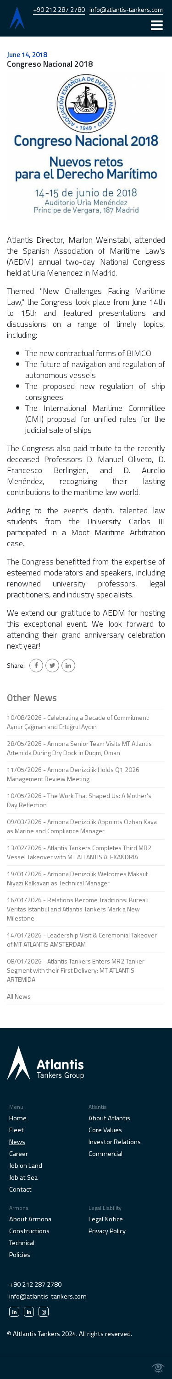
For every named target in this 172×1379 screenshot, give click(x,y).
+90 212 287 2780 (59, 9)
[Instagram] (44, 1312)
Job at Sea (23, 1177)
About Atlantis (109, 1118)
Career (18, 1154)
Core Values (105, 1130)
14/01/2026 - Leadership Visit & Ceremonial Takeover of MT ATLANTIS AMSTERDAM (82, 939)
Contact (20, 1189)
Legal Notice (106, 1219)
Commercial (105, 1154)
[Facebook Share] (36, 665)
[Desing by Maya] (158, 1368)
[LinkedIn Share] (68, 665)
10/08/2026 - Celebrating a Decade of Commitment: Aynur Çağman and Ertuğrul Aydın (78, 722)
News (17, 1142)
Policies (19, 1255)
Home (18, 1118)
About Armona (30, 1219)
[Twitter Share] (52, 665)
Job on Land (25, 1166)
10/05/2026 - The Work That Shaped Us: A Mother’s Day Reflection (79, 800)
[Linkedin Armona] (29, 1312)
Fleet (16, 1130)
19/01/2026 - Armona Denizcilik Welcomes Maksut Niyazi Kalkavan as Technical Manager (77, 878)
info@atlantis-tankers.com (126, 9)
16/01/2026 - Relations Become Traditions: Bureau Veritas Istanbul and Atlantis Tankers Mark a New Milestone (78, 909)
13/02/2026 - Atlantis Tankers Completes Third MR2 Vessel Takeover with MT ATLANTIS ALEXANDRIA (79, 852)
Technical (21, 1243)
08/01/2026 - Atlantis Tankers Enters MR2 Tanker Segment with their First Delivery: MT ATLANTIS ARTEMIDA (75, 970)
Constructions (29, 1231)
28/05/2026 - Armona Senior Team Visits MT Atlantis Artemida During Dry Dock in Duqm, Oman (79, 748)
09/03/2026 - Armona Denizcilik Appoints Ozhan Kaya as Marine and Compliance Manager (82, 826)
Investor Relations (115, 1142)
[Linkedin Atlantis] (14, 1312)
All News (19, 996)
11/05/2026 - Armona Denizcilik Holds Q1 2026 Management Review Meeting (73, 774)
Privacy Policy (107, 1231)
